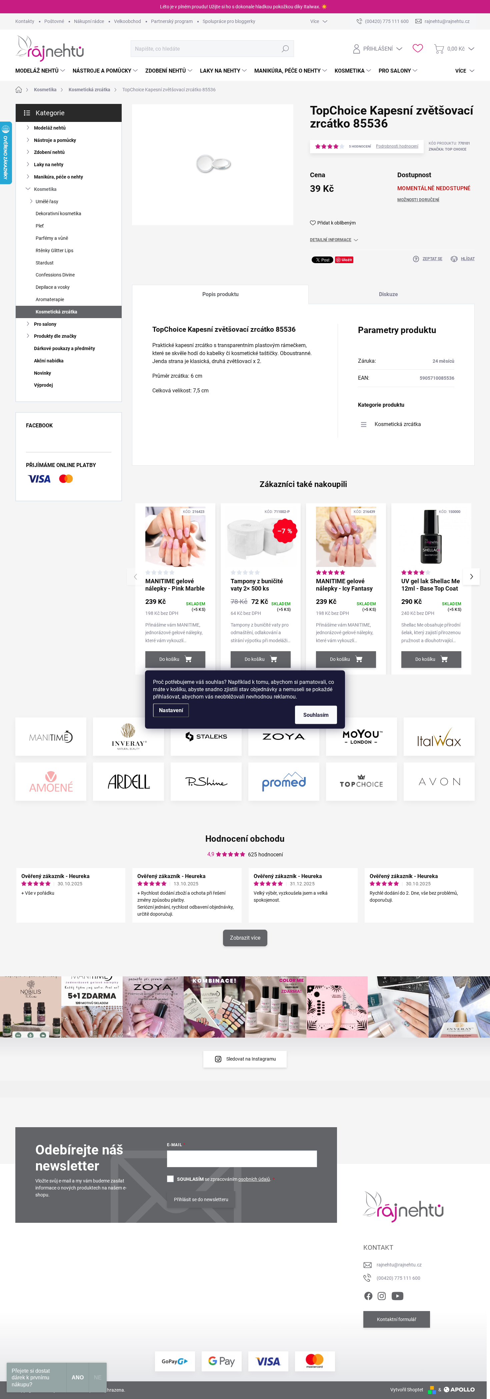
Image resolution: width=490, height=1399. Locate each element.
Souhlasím (316, 715)
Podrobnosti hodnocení (397, 146)
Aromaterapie (50, 299)
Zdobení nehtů (49, 152)
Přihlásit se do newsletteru (201, 1199)
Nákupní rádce (89, 21)
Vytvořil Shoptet (406, 1389)
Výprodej (43, 385)
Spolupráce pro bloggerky (229, 21)
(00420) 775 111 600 (398, 1278)
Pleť (40, 226)
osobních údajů (254, 1179)
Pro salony (45, 324)
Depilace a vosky (53, 287)
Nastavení (171, 710)
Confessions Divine (55, 274)
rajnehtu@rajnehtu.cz (399, 1264)
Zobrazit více (245, 938)
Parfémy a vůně (52, 238)
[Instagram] (382, 1295)
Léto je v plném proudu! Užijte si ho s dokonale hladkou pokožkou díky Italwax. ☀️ (243, 6)
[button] (471, 576)
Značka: (447, 149)
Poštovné (54, 21)
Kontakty (24, 21)
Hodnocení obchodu (245, 839)
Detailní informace (330, 239)
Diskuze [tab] (388, 294)
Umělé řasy (47, 201)
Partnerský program (172, 21)
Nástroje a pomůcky (55, 140)
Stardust (45, 262)
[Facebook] (368, 1295)
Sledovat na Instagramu (251, 1059)
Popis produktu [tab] (220, 294)
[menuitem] (41, 71)
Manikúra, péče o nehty (58, 177)
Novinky (42, 373)
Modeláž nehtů (50, 128)
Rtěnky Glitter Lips (54, 250)
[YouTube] (397, 1295)
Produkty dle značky (55, 336)
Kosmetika (45, 189)
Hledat (285, 48)
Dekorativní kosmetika (58, 213)
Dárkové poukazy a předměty (64, 348)
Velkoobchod (127, 21)
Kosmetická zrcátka (56, 311)
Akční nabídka (49, 360)
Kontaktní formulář (396, 1319)
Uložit (347, 259)
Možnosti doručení (418, 200)
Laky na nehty (48, 164)
